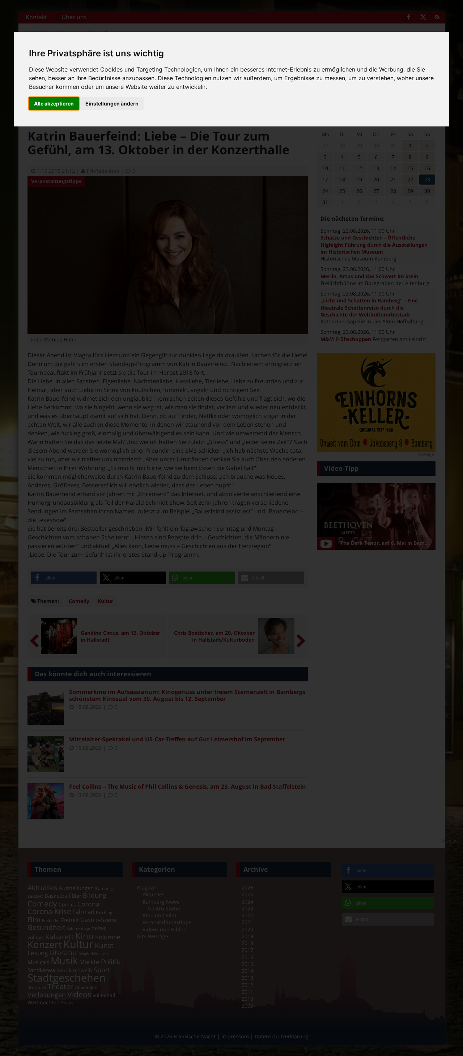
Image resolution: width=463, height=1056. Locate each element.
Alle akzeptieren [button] (54, 103)
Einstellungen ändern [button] (112, 103)
